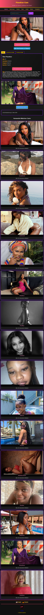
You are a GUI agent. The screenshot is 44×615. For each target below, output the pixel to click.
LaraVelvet (22, 355)
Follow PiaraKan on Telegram (23, 48)
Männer (31, 9)
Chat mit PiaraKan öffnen (22, 44)
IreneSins (22, 505)
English (19, 602)
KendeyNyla (22, 145)
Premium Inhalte (19, 52)
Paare (22, 9)
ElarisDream (22, 265)
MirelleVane (22, 535)
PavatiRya (22, 325)
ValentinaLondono (22, 475)
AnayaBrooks (22, 175)
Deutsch (26, 602)
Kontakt (22, 610)
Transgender (37, 9)
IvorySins (22, 445)
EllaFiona (22, 415)
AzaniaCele (22, 595)
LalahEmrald (22, 235)
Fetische (18, 9)
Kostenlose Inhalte (10, 52)
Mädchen (6, 9)
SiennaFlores (22, 565)
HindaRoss (22, 295)
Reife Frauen (12, 9)
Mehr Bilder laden (22, 107)
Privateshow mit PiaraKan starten (22, 68)
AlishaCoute (22, 205)
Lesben (27, 9)
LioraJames (22, 385)
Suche (31, 13)
